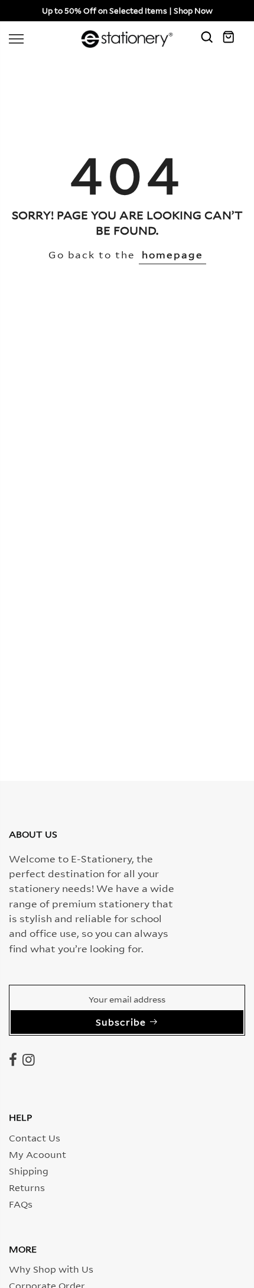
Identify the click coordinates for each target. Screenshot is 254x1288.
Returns (27, 1187)
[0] (233, 39)
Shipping (28, 1170)
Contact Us (34, 1137)
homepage (172, 253)
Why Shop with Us (51, 1268)
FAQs (20, 1203)
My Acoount (37, 1154)
